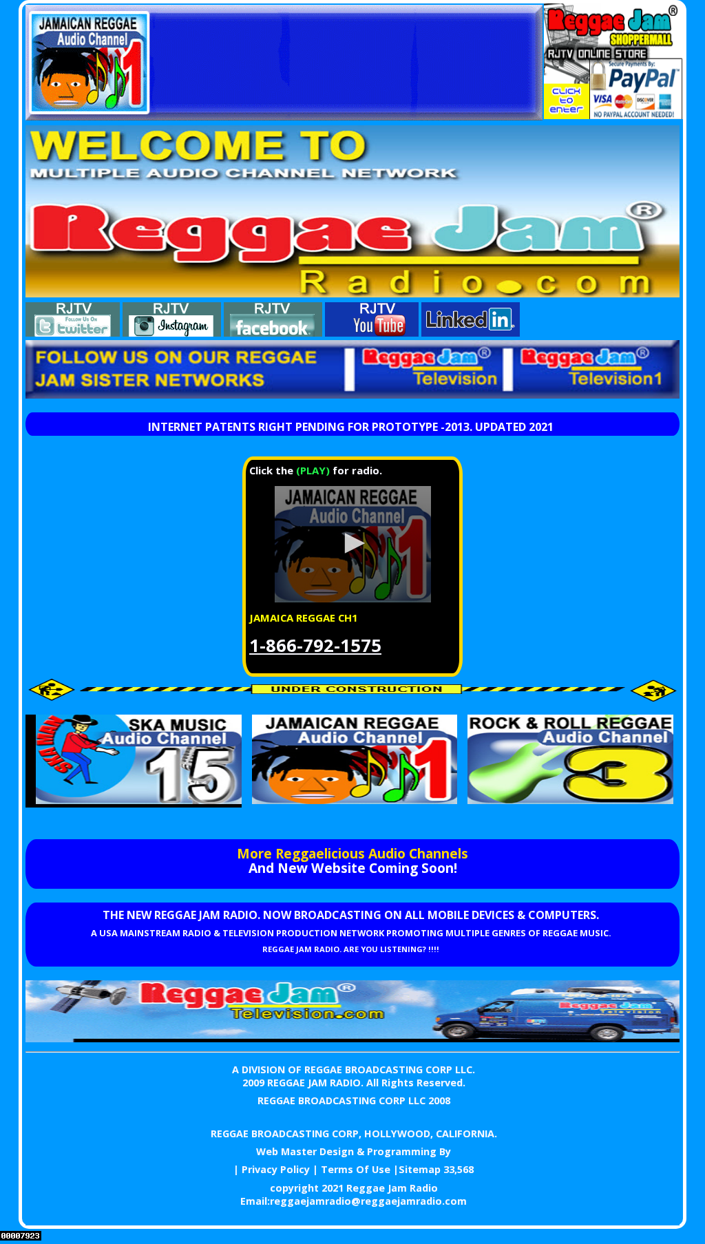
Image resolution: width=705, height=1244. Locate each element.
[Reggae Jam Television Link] (352, 1038)
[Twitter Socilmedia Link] (72, 332)
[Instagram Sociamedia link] (172, 332)
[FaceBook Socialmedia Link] (273, 332)
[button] (352, 543)
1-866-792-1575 (315, 645)
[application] (352, 544)
